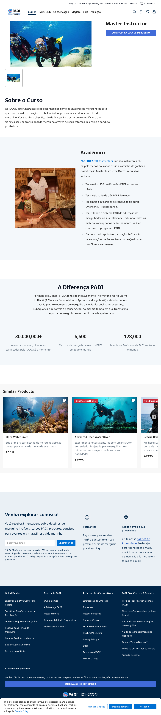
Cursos (32, 12)
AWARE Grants (90, 658)
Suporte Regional (131, 654)
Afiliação (96, 12)
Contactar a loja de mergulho (131, 32)
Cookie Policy (21, 711)
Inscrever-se (66, 542)
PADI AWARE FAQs (92, 632)
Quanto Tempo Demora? (134, 642)
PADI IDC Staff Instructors (96, 161)
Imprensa (88, 607)
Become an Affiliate (15, 651)
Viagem (76, 12)
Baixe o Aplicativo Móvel (17, 644)
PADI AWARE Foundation (95, 626)
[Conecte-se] (141, 12)
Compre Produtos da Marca (19, 638)
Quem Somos (51, 600)
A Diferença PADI (53, 607)
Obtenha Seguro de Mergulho (21, 621)
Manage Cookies (96, 706)
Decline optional (120, 706)
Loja (85, 12)
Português (146, 3)
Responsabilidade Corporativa (60, 620)
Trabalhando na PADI (55, 626)
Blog (71, 3)
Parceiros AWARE (92, 652)
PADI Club (45, 12)
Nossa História (51, 613)
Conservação (61, 12)
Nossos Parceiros (92, 613)
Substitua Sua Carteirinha (116, 3)
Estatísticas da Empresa (95, 600)
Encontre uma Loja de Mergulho (89, 3)
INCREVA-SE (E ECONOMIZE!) (80, 683)
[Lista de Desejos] (148, 12)
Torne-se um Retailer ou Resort (138, 648)
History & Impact (92, 639)
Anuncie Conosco (92, 620)
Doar (85, 645)
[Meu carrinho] (154, 12)
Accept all (145, 706)
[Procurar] (134, 12)
